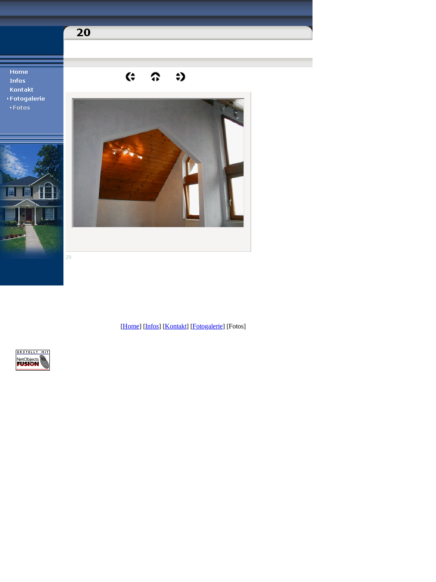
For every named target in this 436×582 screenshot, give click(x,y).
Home (131, 326)
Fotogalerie (207, 326)
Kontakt (175, 326)
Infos (152, 326)
